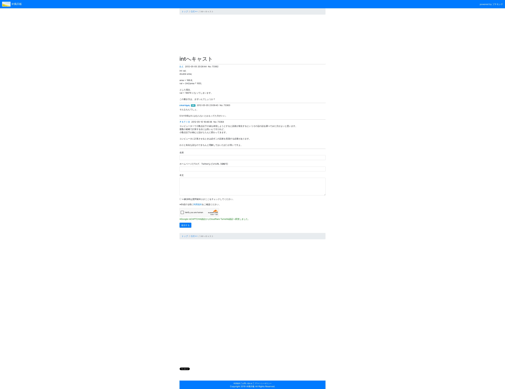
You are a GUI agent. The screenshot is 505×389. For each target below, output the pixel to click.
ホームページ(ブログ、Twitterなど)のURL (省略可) (204, 164)
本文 (182, 175)
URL (193, 105)
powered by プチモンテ (491, 4)
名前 (182, 152)
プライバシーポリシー (263, 383)
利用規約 (197, 204)
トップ (185, 11)
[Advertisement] (252, 35)
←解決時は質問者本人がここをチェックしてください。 (208, 199)
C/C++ (194, 11)
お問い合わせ (247, 383)
